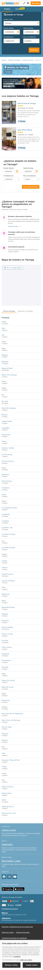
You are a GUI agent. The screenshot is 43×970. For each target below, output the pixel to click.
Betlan (4, 388)
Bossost (4, 415)
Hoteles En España (14, 60)
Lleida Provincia (7, 574)
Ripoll (4, 694)
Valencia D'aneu (7, 787)
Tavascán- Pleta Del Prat (11, 760)
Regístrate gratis (13, 226)
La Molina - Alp (7, 527)
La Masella (6, 514)
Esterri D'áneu (7, 481)
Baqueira (5, 361)
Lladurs (4, 554)
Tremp (4, 773)
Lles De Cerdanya (8, 581)
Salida (28, 28)
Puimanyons (6, 660)
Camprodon (6, 434)
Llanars (4, 561)
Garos (4, 494)
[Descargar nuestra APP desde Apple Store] (19, 889)
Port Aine (5, 640)
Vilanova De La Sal (8, 813)
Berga (4, 381)
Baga (4, 348)
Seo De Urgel (6, 727)
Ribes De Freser (8, 687)
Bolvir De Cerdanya (9, 408)
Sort (3, 747)
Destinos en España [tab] (25, 311)
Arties (4, 341)
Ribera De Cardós (8, 680)
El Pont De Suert (8, 461)
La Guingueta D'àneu (9, 508)
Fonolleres (5, 488)
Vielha (4, 800)
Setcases (5, 733)
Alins (3, 328)
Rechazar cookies (11, 965)
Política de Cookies (8, 932)
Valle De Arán (6, 793)
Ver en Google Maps (14, 268)
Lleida (4, 322)
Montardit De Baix (8, 607)
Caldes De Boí (7, 421)
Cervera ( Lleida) (8, 448)
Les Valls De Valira (8, 547)
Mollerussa (6, 594)
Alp (3, 335)
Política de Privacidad (22, 932)
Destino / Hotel (8, 19)
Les (3, 541)
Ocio (17, 9)
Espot (4, 468)
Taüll (3, 753)
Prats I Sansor (7, 647)
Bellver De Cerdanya (9, 375)
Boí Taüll (5, 401)
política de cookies (26, 960)
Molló (4, 601)
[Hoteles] (9, 3)
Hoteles (4, 60)
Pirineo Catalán (7, 627)
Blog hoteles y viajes (11, 861)
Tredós (4, 767)
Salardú (4, 707)
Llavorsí (4, 567)
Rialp (3, 674)
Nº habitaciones (8, 37)
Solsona (5, 740)
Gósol (4, 501)
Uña (3, 780)
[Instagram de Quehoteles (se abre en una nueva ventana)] (9, 876)
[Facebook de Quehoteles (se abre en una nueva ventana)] (4, 876)
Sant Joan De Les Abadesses (12, 713)
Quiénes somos (9, 830)
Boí (3, 395)
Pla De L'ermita (7, 634)
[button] (36, 3)
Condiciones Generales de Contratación (14, 938)
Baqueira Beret (7, 368)
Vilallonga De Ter (8, 806)
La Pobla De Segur (8, 534)
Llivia (3, 587)
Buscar (34, 50)
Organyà (5, 614)
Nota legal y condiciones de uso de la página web (17, 927)
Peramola (5, 620)
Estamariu (5, 474)
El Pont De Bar (7, 454)
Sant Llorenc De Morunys (11, 720)
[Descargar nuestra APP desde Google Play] (7, 889)
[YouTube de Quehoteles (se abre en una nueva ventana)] (14, 876)
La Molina (5, 521)
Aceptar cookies (31, 965)
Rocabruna (6, 700)
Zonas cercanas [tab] (9, 311)
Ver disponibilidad (30, 187)
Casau (4, 441)
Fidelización (7, 844)
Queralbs (5, 667)
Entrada (9, 28)
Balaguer (5, 355)
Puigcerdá (5, 654)
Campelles (5, 428)
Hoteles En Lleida (27, 60)
